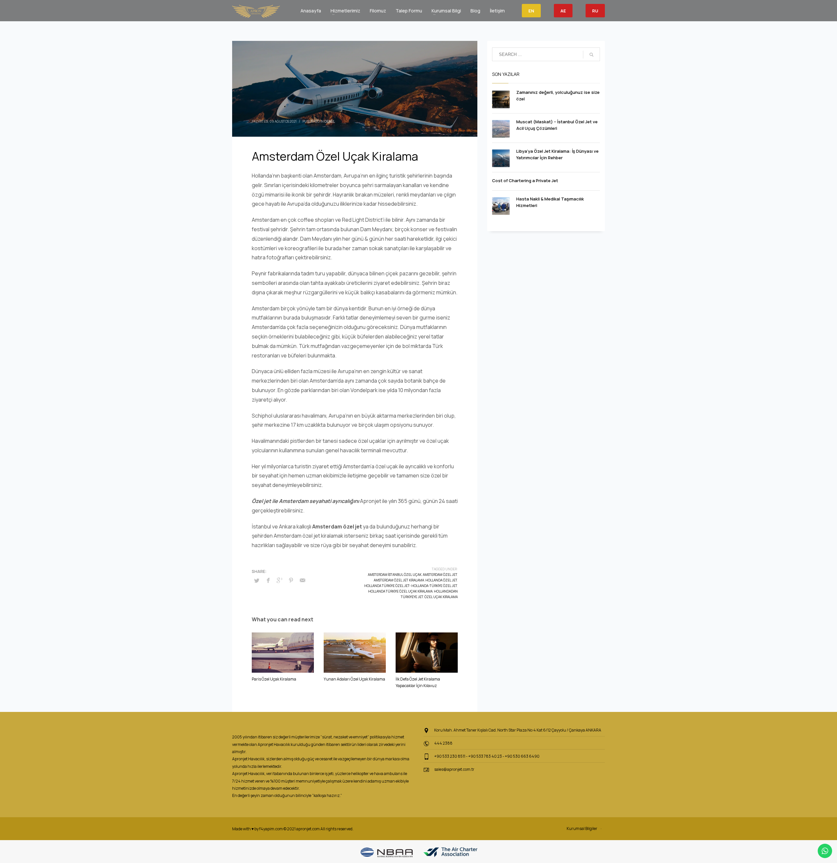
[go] (591, 54)
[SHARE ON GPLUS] (279, 580)
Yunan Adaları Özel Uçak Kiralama (354, 679)
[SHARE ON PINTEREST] (291, 580)
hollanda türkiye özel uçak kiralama (400, 591)
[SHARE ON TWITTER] (257, 580)
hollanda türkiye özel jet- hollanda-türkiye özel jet (410, 585)
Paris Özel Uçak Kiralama (274, 679)
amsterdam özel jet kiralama (399, 580)
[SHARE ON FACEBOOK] (268, 580)
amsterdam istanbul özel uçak (394, 574)
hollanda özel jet (441, 580)
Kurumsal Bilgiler (582, 828)
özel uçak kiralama (441, 597)
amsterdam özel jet (440, 574)
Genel (329, 121)
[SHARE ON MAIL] (302, 580)
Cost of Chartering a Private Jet (525, 180)
